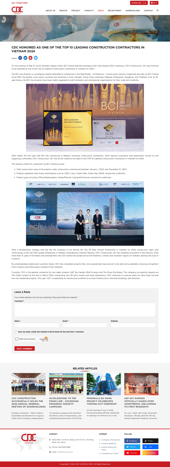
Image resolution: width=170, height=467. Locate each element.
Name (17, 321)
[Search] (157, 10)
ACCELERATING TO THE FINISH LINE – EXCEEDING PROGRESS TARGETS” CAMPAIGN (64, 402)
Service (63, 10)
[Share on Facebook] (20, 58)
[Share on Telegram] (36, 58)
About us (50, 10)
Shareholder (133, 10)
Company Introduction (110, 440)
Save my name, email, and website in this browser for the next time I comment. (51, 332)
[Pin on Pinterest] (30, 58)
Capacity (89, 10)
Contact (148, 10)
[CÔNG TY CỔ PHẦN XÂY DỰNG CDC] (20, 10)
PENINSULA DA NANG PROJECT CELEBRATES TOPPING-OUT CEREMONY (102, 401)
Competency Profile (109, 453)
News (101, 10)
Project (75, 10)
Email (65, 321)
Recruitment (114, 10)
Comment (19, 301)
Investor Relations (108, 443)
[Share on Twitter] (25, 58)
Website (114, 321)
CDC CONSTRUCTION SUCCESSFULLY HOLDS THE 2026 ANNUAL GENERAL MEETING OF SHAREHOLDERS (29, 402)
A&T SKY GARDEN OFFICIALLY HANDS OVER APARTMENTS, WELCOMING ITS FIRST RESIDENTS (140, 402)
